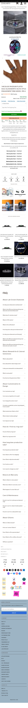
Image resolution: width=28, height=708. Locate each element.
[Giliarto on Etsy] (10, 570)
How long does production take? (14, 450)
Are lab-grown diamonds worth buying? (14, 334)
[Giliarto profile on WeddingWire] (4, 588)
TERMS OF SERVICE (5, 644)
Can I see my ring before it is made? (14, 396)
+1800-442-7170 (4, 690)
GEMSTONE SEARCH (5, 676)
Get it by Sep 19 (23, 97)
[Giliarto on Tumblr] (13, 564)
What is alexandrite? (14, 359)
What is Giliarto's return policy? (14, 480)
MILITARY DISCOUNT (5, 667)
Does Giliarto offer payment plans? (14, 532)
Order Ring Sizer (11, 101)
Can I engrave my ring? (14, 421)
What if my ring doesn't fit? (14, 436)
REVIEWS (3, 660)
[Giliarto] (6, 3)
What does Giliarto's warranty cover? (14, 485)
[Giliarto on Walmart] (24, 570)
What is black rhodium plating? (14, 416)
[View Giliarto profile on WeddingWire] (4, 580)
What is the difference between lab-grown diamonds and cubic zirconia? (14, 345)
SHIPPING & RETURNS (5, 626)
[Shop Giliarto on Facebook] (19, 574)
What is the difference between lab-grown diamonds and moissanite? (14, 339)
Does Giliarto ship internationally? (14, 459)
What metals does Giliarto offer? (14, 411)
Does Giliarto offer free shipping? (14, 455)
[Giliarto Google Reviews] (12, 570)
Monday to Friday (4, 693)
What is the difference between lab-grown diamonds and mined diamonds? (14, 310)
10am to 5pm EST (4, 695)
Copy (24, 181)
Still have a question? (14, 542)
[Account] (22, 3)
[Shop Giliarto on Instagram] (17, 574)
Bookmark (17, 181)
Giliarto (11, 699)
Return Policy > (4, 554)
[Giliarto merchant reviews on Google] (16, 589)
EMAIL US (3, 688)
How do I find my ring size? (14, 432)
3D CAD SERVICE (4, 646)
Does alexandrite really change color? (14, 364)
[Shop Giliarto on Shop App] (8, 574)
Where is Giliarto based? (14, 523)
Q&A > (2, 546)
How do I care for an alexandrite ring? (14, 512)
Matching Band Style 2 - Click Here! (14, 153)
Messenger (5, 181)
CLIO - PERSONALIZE (5, 663)
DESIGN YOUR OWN (5, 665)
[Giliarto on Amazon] (18, 570)
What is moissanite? (14, 373)
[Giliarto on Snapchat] (5, 564)
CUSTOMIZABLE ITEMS (5, 635)
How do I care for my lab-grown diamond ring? (14, 501)
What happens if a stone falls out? (14, 489)
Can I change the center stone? (14, 401)
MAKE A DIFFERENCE (5, 669)
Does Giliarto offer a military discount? (14, 537)
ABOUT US (3, 621)
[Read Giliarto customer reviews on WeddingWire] (24, 580)
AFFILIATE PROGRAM (5, 656)
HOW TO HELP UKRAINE (5, 681)
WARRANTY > (4, 556)
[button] (25, 3)
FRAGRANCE (3, 637)
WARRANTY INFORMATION (6, 628)
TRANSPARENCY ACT (5, 642)
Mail (23, 178)
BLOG (2, 658)
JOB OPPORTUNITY (4, 648)
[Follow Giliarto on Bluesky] (14, 574)
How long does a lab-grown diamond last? (14, 329)
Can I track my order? (14, 464)
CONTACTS (3, 678)
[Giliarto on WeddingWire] (7, 570)
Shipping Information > (6, 549)
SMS (11, 181)
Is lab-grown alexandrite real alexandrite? (14, 368)
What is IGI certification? (14, 325)
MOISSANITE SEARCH (5, 672)
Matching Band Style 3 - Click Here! (14, 156)
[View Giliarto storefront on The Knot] (14, 584)
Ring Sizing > (4, 551)
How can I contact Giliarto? (14, 527)
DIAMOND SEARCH (5, 674)
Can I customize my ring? (14, 391)
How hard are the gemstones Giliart (14, 378)
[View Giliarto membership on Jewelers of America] (14, 580)
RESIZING (3, 630)
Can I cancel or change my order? (14, 469)
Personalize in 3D (14, 118)
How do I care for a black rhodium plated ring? (14, 506)
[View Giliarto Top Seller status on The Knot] (24, 584)
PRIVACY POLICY (4, 639)
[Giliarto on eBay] (15, 570)
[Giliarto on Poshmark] (21, 570)
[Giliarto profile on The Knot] (4, 595)
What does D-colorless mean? (14, 315)
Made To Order (16, 98)
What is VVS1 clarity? (14, 320)
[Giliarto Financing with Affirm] (11, 574)
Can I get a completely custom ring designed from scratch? (14, 406)
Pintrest (17, 178)
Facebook (11, 178)
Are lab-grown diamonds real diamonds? (14, 305)
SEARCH (3, 623)
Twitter (5, 178)
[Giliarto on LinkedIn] (22, 564)
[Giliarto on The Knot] (4, 570)
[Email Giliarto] (5, 566)
